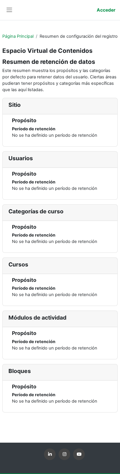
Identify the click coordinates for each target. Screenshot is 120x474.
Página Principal (17, 36)
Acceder (106, 10)
